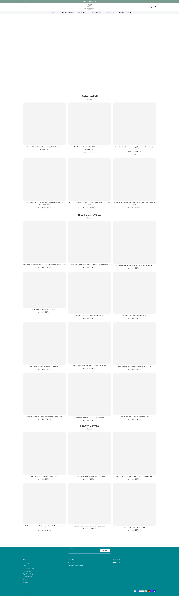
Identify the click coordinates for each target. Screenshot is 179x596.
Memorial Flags (81, 13)
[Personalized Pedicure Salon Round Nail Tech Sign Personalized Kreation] (89, 394)
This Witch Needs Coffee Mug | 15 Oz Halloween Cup (89, 147)
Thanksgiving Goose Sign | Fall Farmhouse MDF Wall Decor (134, 366)
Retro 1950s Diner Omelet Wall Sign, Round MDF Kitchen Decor (89, 264)
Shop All (128, 13)
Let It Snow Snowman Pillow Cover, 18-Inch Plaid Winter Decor (134, 476)
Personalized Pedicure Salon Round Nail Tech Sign (89, 417)
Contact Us (71, 563)
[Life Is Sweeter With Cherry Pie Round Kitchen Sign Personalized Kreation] (134, 394)
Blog (58, 13)
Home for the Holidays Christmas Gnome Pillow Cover (89, 476)
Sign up (105, 550)
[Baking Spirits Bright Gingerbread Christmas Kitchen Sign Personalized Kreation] (89, 343)
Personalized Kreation (35, 592)
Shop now (89, 99)
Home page (51, 13)
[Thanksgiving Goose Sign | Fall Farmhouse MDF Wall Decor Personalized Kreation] (134, 343)
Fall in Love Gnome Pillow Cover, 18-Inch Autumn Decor (89, 526)
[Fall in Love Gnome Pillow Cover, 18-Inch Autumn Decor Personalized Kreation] (89, 503)
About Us (121, 13)
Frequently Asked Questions (76, 566)
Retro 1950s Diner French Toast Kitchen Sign (134, 315)
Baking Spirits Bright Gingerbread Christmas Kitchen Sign (89, 366)
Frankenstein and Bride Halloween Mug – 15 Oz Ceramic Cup (44, 147)
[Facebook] (114, 562)
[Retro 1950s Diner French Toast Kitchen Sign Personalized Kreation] (134, 293)
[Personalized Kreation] (89, 56)
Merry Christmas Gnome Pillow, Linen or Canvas (44, 476)
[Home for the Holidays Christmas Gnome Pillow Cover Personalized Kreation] (89, 453)
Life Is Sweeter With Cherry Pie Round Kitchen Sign (134, 416)
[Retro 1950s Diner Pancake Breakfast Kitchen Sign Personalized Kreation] (44, 343)
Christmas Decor (110, 13)
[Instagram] (116, 562)
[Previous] (25, 283)
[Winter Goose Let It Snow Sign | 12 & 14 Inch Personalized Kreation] (44, 290)
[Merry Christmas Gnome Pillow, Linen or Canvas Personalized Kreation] (44, 453)
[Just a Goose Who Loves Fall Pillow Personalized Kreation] (134, 504)
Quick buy (44, 143)
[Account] (150, 6)
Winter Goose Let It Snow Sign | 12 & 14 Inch (44, 309)
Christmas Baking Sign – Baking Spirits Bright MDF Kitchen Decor (44, 416)
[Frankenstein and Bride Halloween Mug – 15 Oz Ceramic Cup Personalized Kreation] (44, 124)
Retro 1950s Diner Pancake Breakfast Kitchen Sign (44, 366)
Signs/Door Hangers (95, 13)
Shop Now (90, 218)
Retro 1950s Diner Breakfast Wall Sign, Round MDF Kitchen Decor (134, 265)
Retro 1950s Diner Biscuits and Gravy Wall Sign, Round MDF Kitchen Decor (44, 264)
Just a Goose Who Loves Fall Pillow (134, 527)
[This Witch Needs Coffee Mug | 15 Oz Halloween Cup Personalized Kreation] (89, 124)
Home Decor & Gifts (67, 13)
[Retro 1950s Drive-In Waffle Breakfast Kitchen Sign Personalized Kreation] (89, 293)
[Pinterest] (118, 562)
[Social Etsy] (121, 562)
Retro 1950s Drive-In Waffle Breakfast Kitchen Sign (89, 315)
